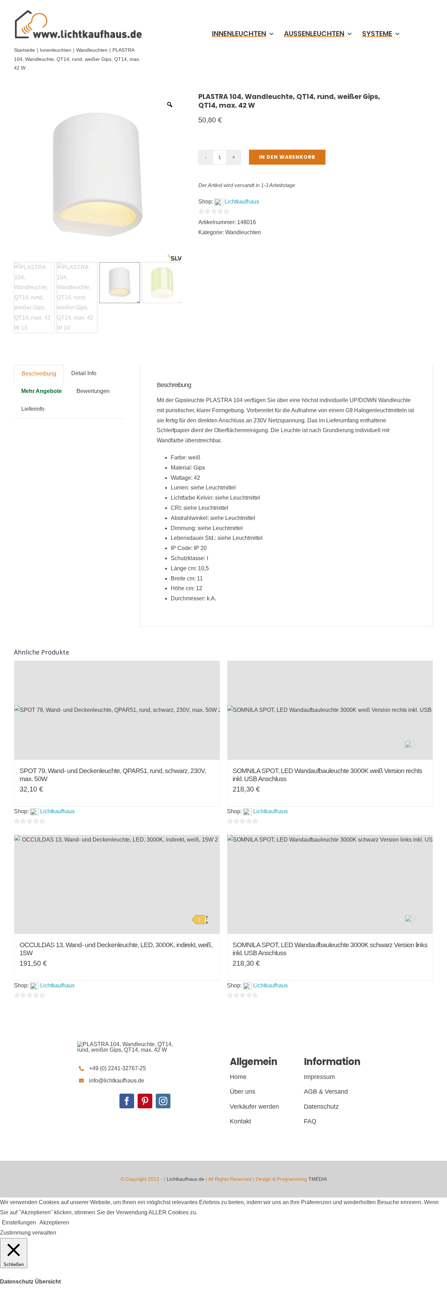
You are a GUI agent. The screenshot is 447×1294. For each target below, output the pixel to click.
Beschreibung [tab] (39, 374)
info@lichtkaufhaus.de (116, 1081)
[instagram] (163, 1101)
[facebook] (126, 1101)
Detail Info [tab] (83, 373)
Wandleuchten (243, 232)
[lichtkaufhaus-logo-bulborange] (129, 1044)
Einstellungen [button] (19, 1222)
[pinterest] (145, 1101)
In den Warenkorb (287, 156)
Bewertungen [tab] (93, 391)
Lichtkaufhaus (242, 202)
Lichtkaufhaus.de (185, 1179)
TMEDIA (317, 1179)
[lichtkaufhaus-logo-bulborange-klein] (78, 10)
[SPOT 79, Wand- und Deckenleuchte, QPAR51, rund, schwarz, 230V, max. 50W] (117, 710)
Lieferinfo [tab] (32, 409)
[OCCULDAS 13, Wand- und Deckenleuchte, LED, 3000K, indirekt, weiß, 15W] (117, 884)
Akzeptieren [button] (54, 1222)
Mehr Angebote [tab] (41, 391)
